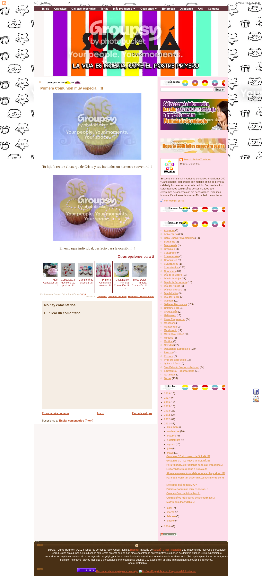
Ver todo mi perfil (174, 200)
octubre (172, 435)
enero (170, 520)
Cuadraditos (171, 263)
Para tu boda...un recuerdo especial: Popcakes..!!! (195, 465)
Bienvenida (170, 245)
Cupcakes (60, 8)
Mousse (168, 337)
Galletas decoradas (83, 8)
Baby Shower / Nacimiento (179, 238)
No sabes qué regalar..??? (181, 484)
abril (170, 507)
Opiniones (186, 8)
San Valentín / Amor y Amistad (181, 367)
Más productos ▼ (124, 8)
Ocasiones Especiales (177, 348)
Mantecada (170, 326)
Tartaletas (170, 374)
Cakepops (170, 252)
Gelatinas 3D (171, 308)
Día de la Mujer (172, 278)
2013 (167, 415)
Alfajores (169, 230)
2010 (167, 526)
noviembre (173, 431)
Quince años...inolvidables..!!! (183, 493)
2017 (167, 397)
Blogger (134, 549)
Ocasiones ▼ (148, 8)
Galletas (169, 300)
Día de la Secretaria (175, 282)
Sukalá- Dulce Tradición (197, 159)
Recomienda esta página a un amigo (117, 571)
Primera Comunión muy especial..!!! (187, 489)
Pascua (168, 352)
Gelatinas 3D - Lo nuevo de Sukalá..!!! (188, 456)
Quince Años (171, 363)
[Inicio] (136, 546)
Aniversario (171, 234)
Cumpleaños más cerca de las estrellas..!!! (191, 497)
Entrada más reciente (55, 413)
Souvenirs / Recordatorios (141, 296)
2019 (167, 393)
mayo (170, 452)
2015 (167, 406)
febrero (171, 516)
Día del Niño (171, 293)
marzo (171, 512)
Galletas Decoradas (175, 304)
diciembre (173, 427)
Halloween (170, 315)
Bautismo (169, 241)
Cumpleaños (171, 267)
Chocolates (170, 260)
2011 (167, 423)
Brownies (169, 249)
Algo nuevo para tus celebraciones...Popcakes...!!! (195, 473)
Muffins (168, 341)
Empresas (168, 8)
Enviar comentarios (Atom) (76, 420)
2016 (167, 402)
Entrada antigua (142, 413)
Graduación (170, 311)
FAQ (200, 8)
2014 (167, 410)
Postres (168, 356)
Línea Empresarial (174, 319)
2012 (167, 419)
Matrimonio (170, 330)
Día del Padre (172, 297)
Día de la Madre (173, 274)
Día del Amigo (172, 286)
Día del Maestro (173, 289)
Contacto (213, 8)
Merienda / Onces (174, 334)
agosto (171, 444)
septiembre (174, 440)
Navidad (169, 345)
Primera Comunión (117, 296)
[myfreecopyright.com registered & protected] (167, 571)
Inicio (45, 8)
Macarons (170, 323)
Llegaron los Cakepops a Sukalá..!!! (187, 469)
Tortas (104, 8)
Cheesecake (171, 256)
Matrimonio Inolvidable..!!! (181, 502)
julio (169, 448)
